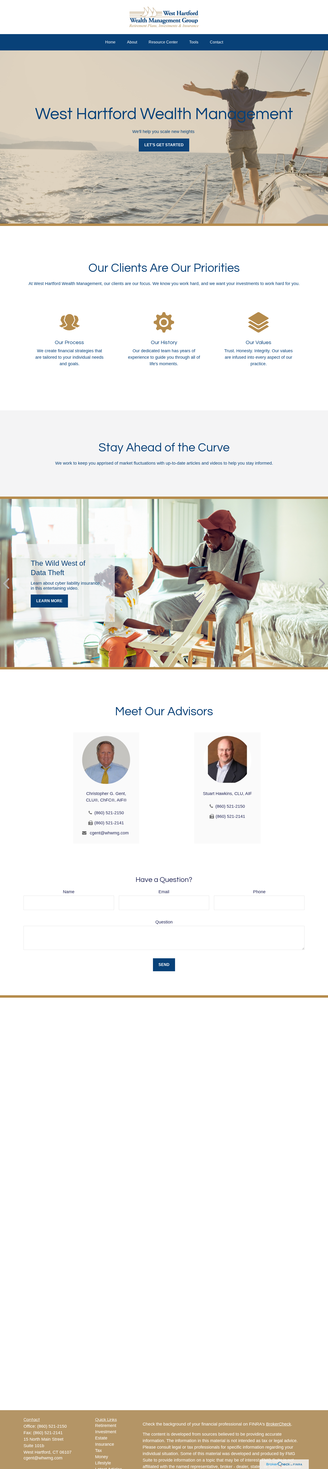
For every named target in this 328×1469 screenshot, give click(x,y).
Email (163, 891)
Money (101, 1456)
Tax (98, 1450)
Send (164, 965)
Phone (259, 891)
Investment (105, 1431)
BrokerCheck (278, 1424)
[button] (110, 42)
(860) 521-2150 (109, 812)
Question (164, 922)
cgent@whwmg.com (109, 833)
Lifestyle (103, 1463)
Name (68, 891)
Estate (101, 1438)
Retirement (105, 1425)
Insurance (104, 1444)
